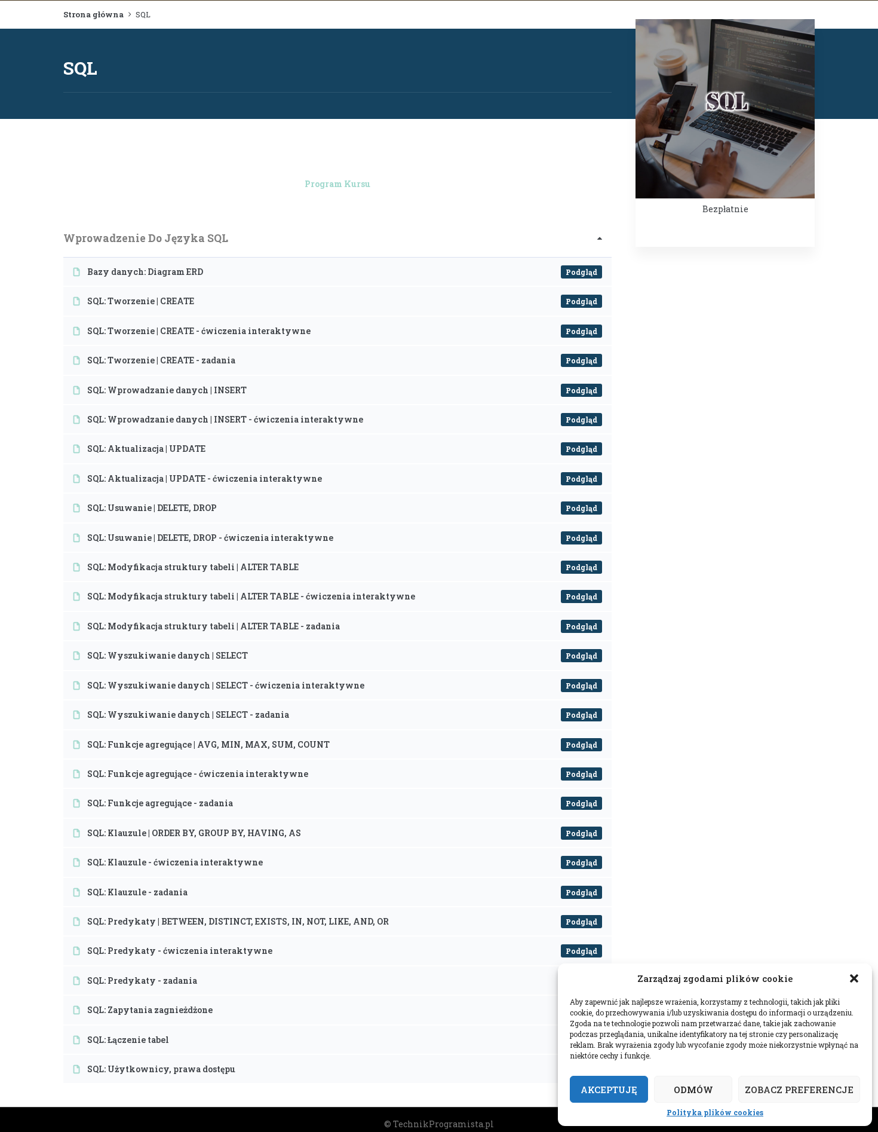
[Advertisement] (725, 444)
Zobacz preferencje (799, 1090)
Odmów (693, 1090)
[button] (854, 978)
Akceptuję (609, 1090)
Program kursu (337, 183)
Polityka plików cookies (715, 1113)
